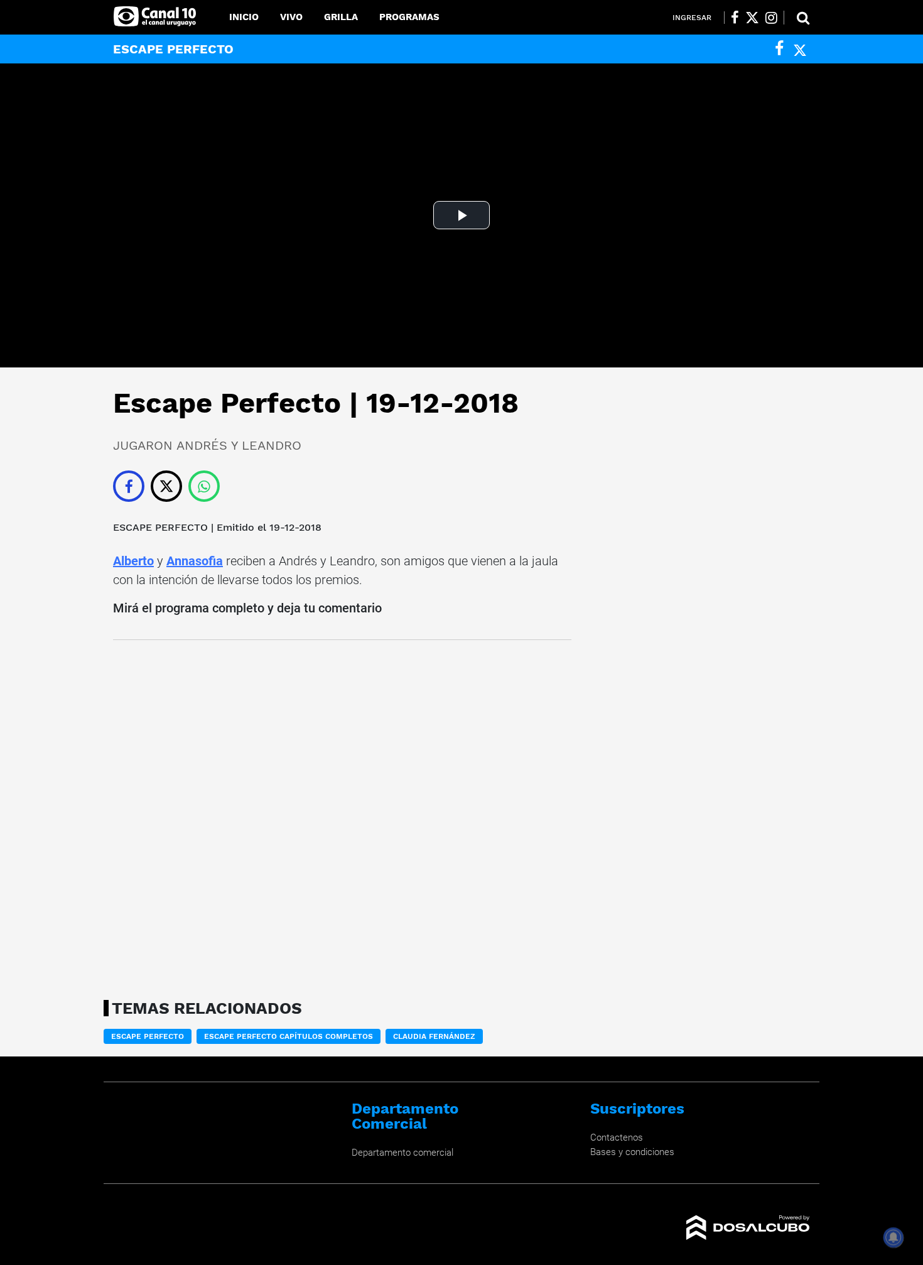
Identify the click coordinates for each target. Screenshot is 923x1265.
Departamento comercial (402, 1152)
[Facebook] (779, 49)
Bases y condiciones (632, 1152)
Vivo (291, 17)
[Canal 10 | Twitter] (752, 17)
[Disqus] (342, 816)
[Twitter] (800, 49)
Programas (409, 17)
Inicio (244, 17)
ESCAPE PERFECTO (160, 527)
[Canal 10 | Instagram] (771, 17)
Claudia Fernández (434, 1036)
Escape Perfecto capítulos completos (288, 1036)
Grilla (341, 17)
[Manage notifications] (893, 1237)
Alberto (133, 560)
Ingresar (691, 17)
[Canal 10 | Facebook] (735, 17)
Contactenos (616, 1137)
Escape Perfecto (147, 1036)
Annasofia (194, 560)
